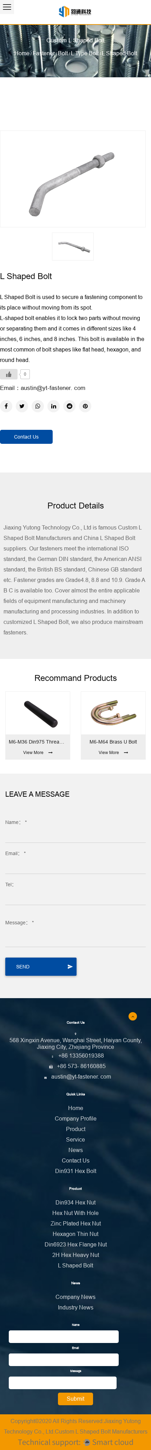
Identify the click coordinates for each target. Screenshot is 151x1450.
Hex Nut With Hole (75, 1213)
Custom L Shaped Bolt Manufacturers (101, 1432)
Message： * (19, 922)
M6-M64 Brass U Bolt (113, 742)
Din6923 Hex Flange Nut (76, 1245)
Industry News (75, 1307)
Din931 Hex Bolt (75, 1171)
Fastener (44, 53)
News (75, 1150)
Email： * (15, 853)
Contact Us (26, 437)
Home (21, 53)
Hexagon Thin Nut (75, 1234)
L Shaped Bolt (75, 1265)
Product (75, 1129)
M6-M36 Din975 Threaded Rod (38, 742)
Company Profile (76, 1119)
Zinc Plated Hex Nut (76, 1224)
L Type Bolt (85, 53)
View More (33, 752)
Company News (75, 1297)
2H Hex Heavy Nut (75, 1255)
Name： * (16, 822)
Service (75, 1140)
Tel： (11, 884)
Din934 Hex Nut (75, 1203)
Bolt (63, 53)
